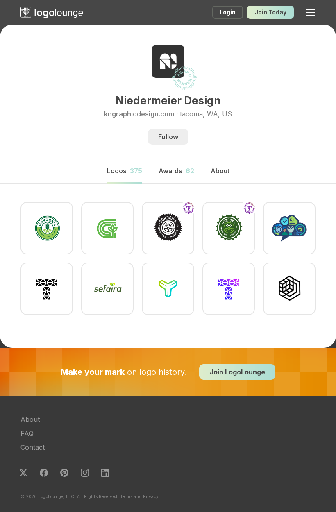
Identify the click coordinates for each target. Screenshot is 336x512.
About (30, 419)
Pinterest (64, 472)
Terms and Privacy (139, 496)
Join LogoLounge (237, 372)
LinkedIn (105, 472)
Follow (168, 137)
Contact (32, 447)
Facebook (44, 472)
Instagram (85, 472)
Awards (176, 171)
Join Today (270, 12)
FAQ (27, 433)
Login (228, 12)
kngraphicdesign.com (139, 114)
